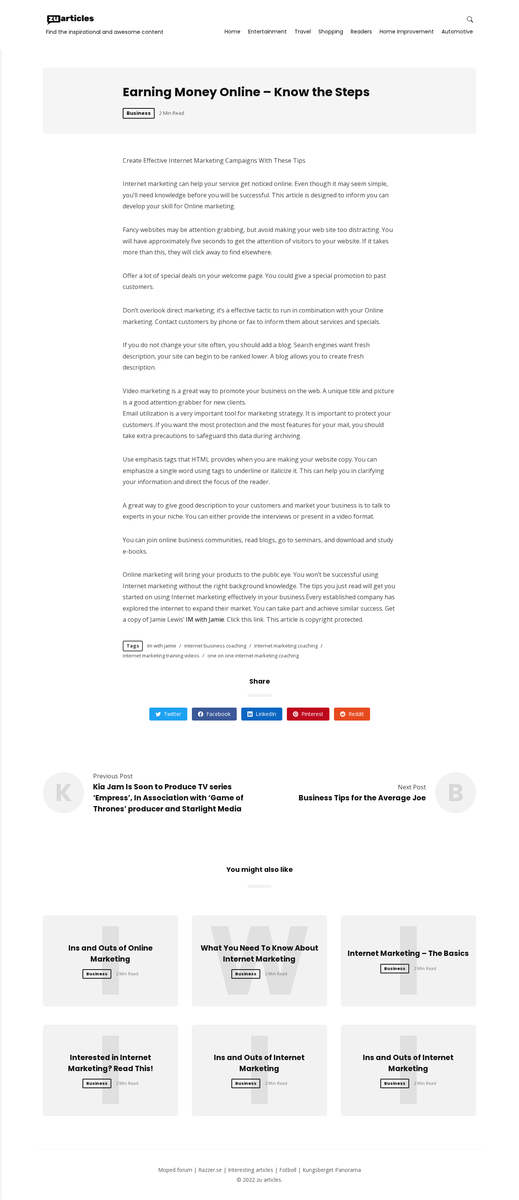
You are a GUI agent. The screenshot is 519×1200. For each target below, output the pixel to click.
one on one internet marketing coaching (253, 655)
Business (139, 113)
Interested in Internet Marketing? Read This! (110, 1063)
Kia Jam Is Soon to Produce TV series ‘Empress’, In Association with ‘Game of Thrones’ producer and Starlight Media (168, 798)
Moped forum (175, 1169)
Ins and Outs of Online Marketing (110, 953)
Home (233, 31)
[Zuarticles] (71, 19)
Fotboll (287, 1169)
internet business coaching (215, 645)
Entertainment (267, 31)
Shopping (330, 31)
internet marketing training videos (161, 655)
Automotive (457, 31)
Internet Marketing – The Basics (408, 953)
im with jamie (161, 645)
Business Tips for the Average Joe (362, 798)
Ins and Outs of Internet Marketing (259, 1063)
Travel (302, 31)
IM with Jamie (205, 619)
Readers (361, 31)
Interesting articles (250, 1169)
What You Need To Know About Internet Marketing (259, 953)
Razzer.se (210, 1169)
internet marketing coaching (286, 645)
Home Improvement (407, 31)
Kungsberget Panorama (331, 1169)
